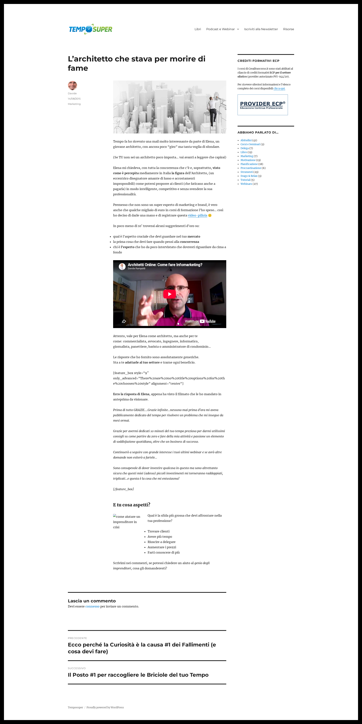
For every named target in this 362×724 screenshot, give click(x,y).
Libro (244, 152)
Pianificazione (249, 164)
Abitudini (246, 140)
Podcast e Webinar (220, 29)
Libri (198, 29)
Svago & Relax (249, 176)
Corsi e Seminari (250, 144)
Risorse (288, 29)
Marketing (74, 103)
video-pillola (197, 215)
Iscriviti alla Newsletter (261, 29)
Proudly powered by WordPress (105, 707)
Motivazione (248, 160)
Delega (245, 148)
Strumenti (247, 172)
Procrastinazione (251, 168)
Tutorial (245, 180)
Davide (72, 93)
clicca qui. (279, 88)
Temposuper (75, 707)
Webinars (246, 184)
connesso (92, 606)
